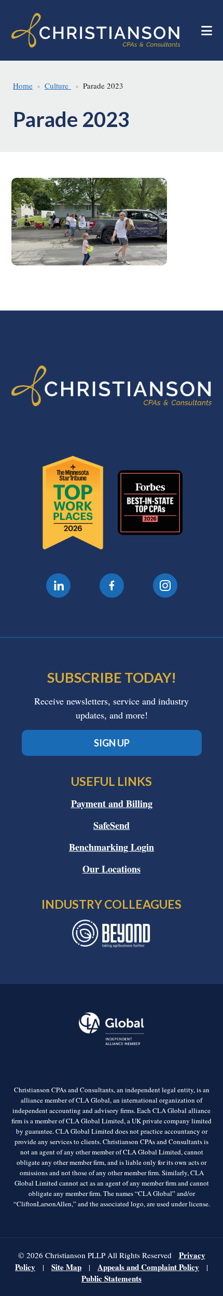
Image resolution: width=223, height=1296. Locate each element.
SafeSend (111, 825)
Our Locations (111, 869)
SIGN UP (112, 743)
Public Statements (111, 1278)
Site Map (66, 1267)
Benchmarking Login (111, 847)
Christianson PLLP (95, 30)
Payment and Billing (111, 803)
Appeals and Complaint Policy (148, 1267)
